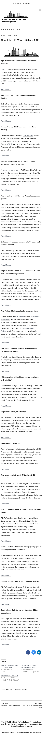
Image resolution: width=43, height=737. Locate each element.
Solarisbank (19, 317)
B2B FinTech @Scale (10, 29)
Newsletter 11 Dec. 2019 (9, 675)
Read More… (6, 89)
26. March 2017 (12, 36)
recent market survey (10, 170)
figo (2, 69)
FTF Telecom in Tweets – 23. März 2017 (32, 705)
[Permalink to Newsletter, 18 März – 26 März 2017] (21, 56)
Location (26, 3)
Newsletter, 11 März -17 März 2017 (10, 704)
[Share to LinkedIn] (39, 654)
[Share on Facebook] (28, 654)
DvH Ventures (28, 135)
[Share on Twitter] (33, 654)
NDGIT (9, 144)
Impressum (17, 3)
